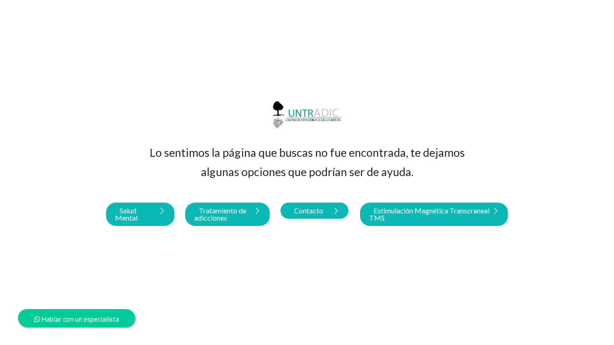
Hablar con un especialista (79, 319)
